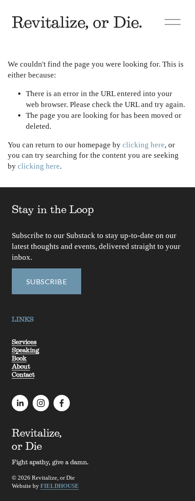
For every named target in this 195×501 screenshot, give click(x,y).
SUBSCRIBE (46, 281)
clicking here (143, 145)
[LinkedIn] (20, 403)
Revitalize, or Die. (77, 22)
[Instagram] (41, 403)
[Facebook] (62, 403)
